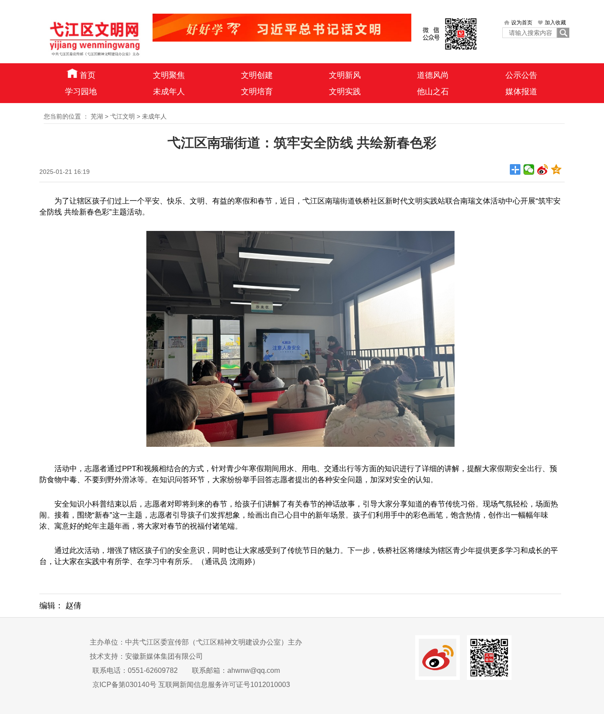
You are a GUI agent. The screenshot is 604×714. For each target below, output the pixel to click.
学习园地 (81, 91)
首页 (88, 75)
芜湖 (97, 116)
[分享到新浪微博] (542, 169)
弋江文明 (122, 116)
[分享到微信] (529, 169)
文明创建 (257, 75)
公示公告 (521, 75)
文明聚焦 (169, 75)
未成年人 (169, 91)
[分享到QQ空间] (556, 169)
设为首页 (521, 22)
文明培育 (257, 91)
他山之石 (433, 91)
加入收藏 (555, 22)
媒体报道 (521, 91)
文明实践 (345, 91)
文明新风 (345, 75)
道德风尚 (433, 75)
